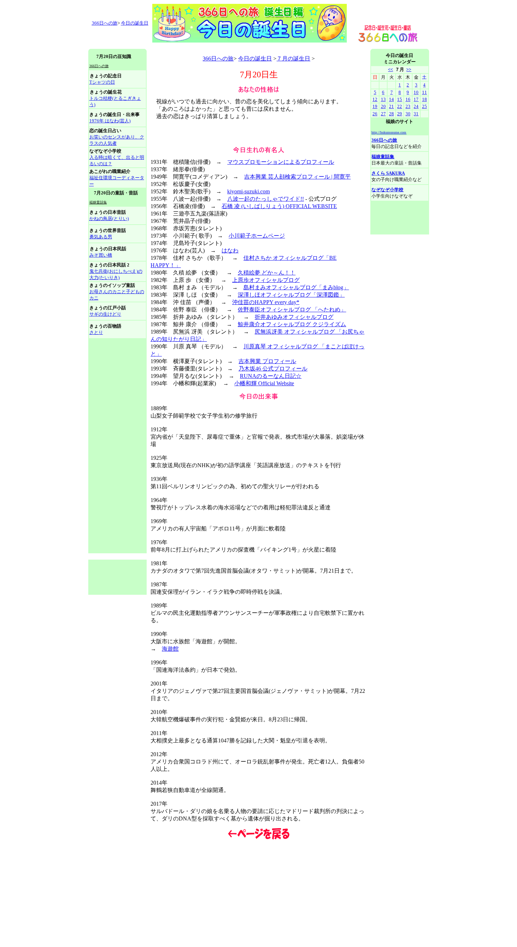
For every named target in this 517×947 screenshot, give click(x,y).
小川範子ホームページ (257, 236)
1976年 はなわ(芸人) (109, 120)
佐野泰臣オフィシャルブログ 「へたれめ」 (292, 310)
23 (408, 106)
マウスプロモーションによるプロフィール (280, 162)
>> (408, 69)
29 (399, 113)
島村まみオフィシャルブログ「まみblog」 (296, 287)
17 (416, 99)
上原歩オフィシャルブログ (266, 280)
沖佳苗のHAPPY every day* (265, 302)
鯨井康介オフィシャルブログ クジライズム (292, 324)
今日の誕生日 (134, 23)
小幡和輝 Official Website (264, 383)
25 (424, 106)
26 (374, 113)
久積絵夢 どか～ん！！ (266, 273)
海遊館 (170, 649)
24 (416, 106)
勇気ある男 (100, 236)
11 (424, 92)
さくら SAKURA (388, 173)
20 (383, 106)
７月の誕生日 (293, 59)
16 (408, 99)
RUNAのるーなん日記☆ (270, 376)
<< (390, 69)
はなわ (230, 250)
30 (408, 113)
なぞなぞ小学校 (387, 189)
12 (374, 99)
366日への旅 (218, 59)
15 (399, 99)
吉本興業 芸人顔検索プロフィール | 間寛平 (297, 177)
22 (399, 106)
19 (374, 106)
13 (383, 99)
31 (416, 113)
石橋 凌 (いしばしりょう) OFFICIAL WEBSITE (279, 206)
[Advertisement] (216, 46)
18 (424, 99)
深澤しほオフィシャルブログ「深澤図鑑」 (291, 295)
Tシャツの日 (102, 82)
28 (391, 113)
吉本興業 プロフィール (267, 361)
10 (416, 92)
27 (383, 113)
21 (391, 106)
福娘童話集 (382, 156)
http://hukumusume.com (388, 132)
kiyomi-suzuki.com (248, 191)
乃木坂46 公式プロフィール (272, 369)
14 (391, 99)
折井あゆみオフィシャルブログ (294, 317)
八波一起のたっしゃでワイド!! (265, 199)
